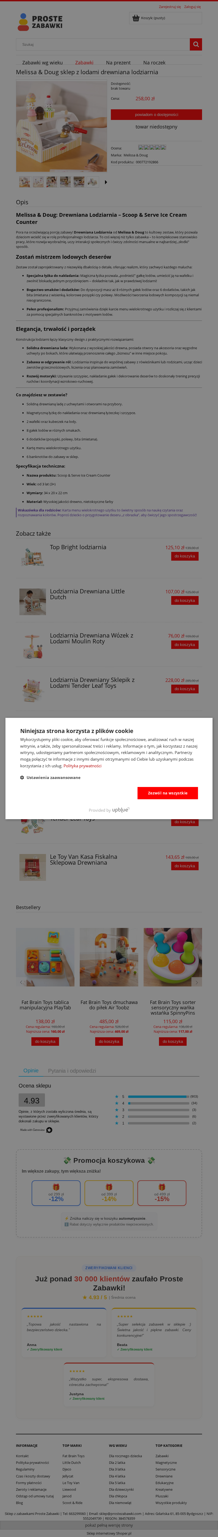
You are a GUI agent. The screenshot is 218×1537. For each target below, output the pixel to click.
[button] (50, 777)
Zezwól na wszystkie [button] (168, 792)
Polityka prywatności (83, 765)
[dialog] (109, 768)
